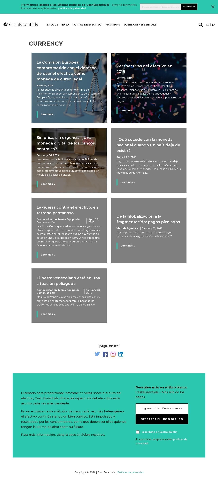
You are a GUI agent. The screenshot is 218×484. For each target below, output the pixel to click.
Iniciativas (112, 24)
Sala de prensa (58, 24)
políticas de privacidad (72, 8)
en (213, 24)
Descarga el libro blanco (162, 419)
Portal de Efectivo (87, 24)
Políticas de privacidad (130, 472)
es (207, 24)
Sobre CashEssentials (140, 24)
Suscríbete (189, 7)
